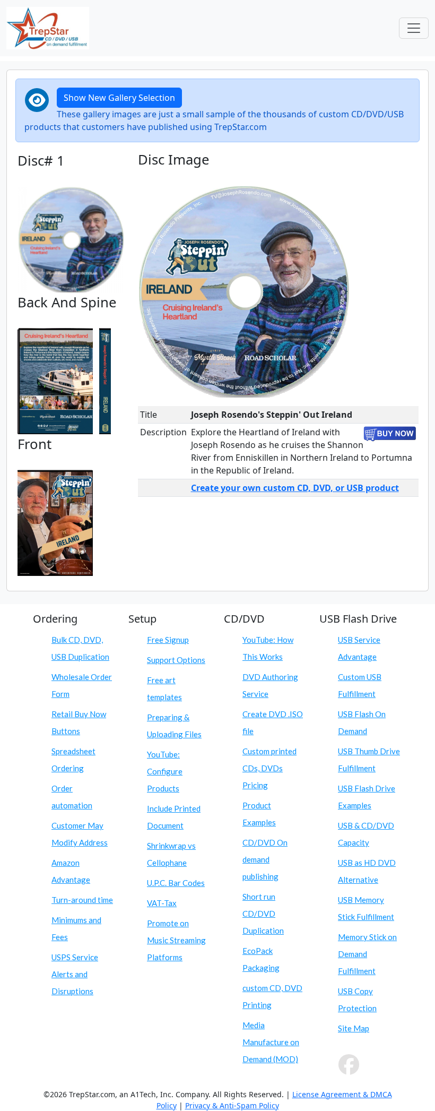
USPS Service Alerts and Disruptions (74, 974)
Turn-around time (82, 900)
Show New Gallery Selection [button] (119, 98)
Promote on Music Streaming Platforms (176, 940)
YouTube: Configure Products (164, 771)
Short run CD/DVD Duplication (263, 913)
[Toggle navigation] (414, 28)
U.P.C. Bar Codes (176, 883)
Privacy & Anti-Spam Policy (232, 1105)
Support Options (176, 660)
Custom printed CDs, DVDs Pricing (269, 768)
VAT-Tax (162, 903)
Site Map (353, 1028)
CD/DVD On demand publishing (265, 859)
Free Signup (168, 639)
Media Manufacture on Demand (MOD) (270, 1042)
